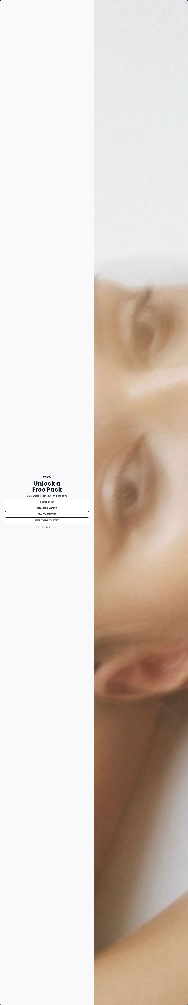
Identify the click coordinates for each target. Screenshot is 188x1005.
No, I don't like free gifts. (47, 527)
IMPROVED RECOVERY (47, 520)
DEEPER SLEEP (47, 501)
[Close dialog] (185, 2)
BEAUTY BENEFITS (47, 514)
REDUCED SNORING (47, 508)
